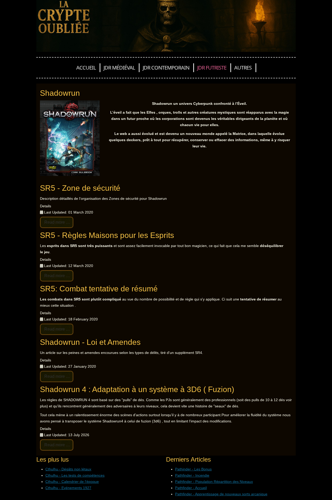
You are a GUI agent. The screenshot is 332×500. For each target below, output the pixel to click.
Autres (243, 67)
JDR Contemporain (166, 67)
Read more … (56, 222)
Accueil (86, 67)
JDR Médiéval (119, 67)
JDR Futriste (211, 67)
